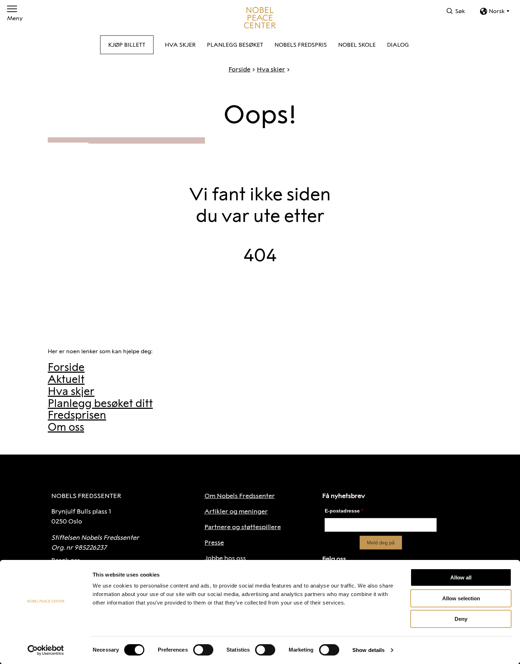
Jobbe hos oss (225, 558)
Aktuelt (66, 379)
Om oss (66, 427)
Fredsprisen (77, 415)
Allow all (461, 577)
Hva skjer (271, 69)
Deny (461, 619)
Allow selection (461, 598)
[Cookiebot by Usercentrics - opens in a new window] (46, 650)
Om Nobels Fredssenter (239, 496)
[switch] (203, 650)
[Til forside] (260, 17)
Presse (214, 542)
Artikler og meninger (236, 511)
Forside (239, 69)
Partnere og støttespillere (242, 527)
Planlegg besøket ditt (100, 403)
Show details (368, 650)
